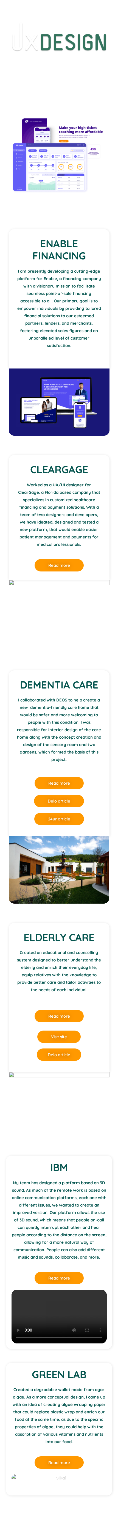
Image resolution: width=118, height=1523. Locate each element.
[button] (59, 1316)
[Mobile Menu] (110, 8)
